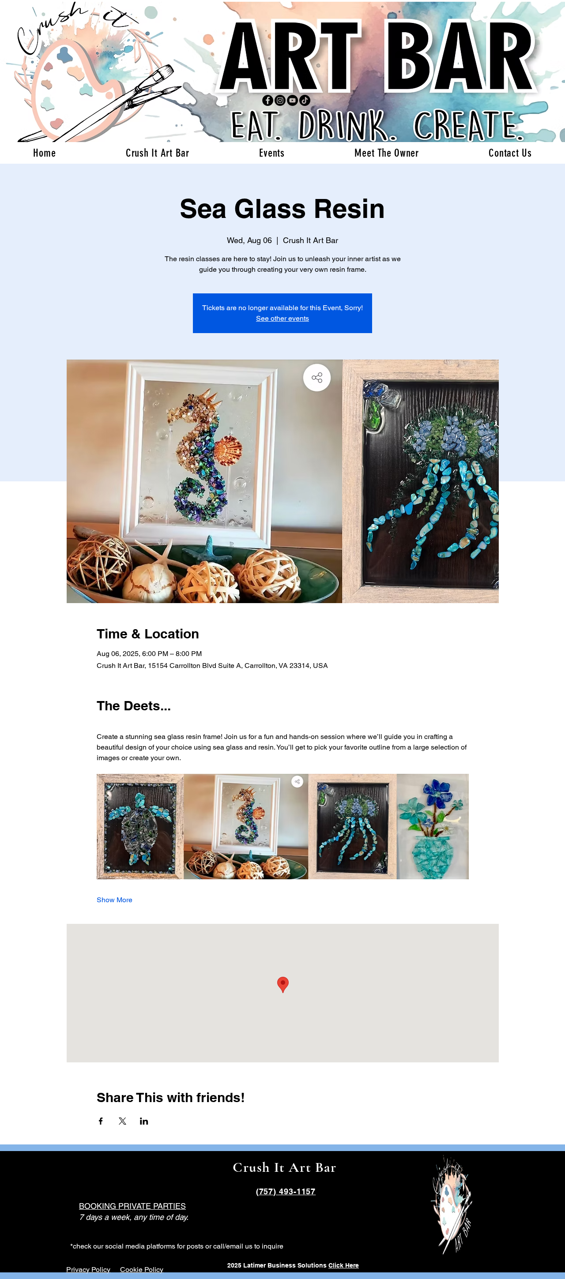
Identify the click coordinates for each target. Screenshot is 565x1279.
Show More (114, 900)
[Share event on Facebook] (101, 1121)
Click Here (343, 1265)
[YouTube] (292, 100)
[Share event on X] (122, 1121)
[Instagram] (280, 100)
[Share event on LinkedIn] (144, 1121)
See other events (282, 318)
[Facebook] (267, 100)
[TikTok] (304, 100)
